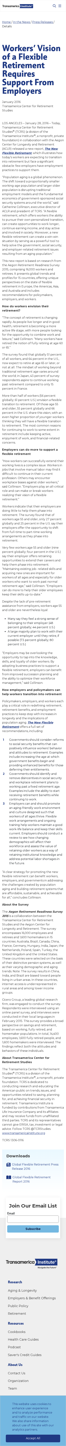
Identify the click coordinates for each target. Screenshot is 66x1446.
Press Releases (43, 22)
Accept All (33, 1438)
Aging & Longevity (22, 1291)
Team (12, 1388)
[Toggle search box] (53, 6)
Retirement (17, 1314)
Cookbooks (17, 1332)
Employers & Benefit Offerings (32, 1298)
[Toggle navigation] (59, 6)
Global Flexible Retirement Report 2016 (31, 1179)
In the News (22, 22)
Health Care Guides (23, 1339)
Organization (18, 1381)
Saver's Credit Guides (25, 1355)
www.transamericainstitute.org (23, 1133)
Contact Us (17, 1373)
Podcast (14, 1347)
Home (6, 22)
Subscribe (33, 1229)
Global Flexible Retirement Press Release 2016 (35, 1166)
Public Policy (18, 1306)
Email (11, 1213)
